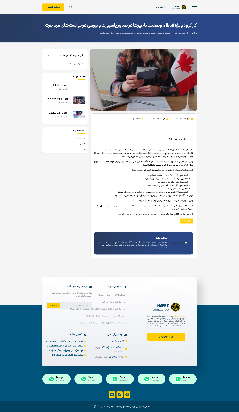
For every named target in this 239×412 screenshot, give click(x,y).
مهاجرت (134, 118)
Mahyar (60, 378)
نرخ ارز (83, 149)
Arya (122, 378)
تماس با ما (159, 7)
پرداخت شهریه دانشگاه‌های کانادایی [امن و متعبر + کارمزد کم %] (97, 309)
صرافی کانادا (120, 295)
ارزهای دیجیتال (103, 295)
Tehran (186, 378)
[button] (194, 7)
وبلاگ (194, 33)
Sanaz (91, 378)
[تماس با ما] (165, 7)
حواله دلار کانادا (118, 316)
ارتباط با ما (93, 323)
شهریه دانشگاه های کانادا (97, 316)
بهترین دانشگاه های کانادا (113, 323)
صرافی (82, 143)
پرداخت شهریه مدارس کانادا (113, 302)
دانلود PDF (186, 221)
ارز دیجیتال (80, 138)
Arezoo (155, 378)
